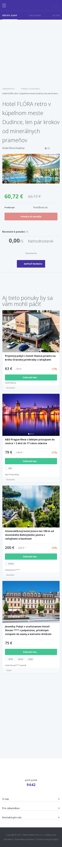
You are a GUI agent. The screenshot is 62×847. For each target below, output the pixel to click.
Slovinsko (10, 575)
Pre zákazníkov (11, 808)
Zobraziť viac (30, 377)
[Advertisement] (31, 52)
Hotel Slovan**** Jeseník (15, 665)
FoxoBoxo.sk (40, 207)
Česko (9, 670)
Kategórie (35, 15)
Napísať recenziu (33, 263)
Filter (56, 15)
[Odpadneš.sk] (31, 5)
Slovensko (10, 388)
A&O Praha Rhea (12, 474)
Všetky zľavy (9, 15)
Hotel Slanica (10, 383)
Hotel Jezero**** (12, 570)
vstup (30, 659)
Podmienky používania (24, 839)
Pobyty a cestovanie (30, 88)
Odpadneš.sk (8, 88)
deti (10, 468)
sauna (20, 659)
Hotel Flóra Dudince (13, 148)
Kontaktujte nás (12, 817)
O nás (5, 799)
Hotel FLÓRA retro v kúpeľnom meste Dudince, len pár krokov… (30, 93)
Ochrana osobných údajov (47, 839)
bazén (11, 563)
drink (10, 659)
